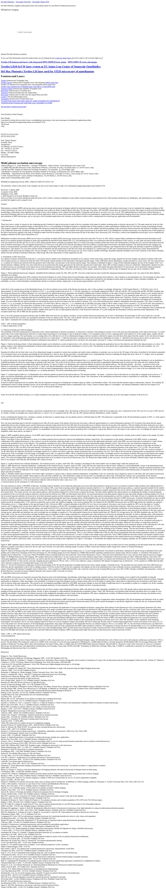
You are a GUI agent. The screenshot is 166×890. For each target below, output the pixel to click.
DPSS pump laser (52, 83)
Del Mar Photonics (7, 2)
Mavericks (4, 91)
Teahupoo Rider (6, 89)
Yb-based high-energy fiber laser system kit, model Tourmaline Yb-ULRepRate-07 (30, 101)
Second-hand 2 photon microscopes (13, 107)
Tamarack (4, 93)
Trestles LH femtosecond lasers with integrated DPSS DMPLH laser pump (33, 62)
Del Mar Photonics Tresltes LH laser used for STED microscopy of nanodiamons (47, 71)
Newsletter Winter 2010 (40, 2)
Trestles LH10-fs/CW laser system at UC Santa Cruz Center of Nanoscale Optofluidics (51, 66)
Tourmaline (5, 99)
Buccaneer (4, 95)
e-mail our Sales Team (63, 58)
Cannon (4, 97)
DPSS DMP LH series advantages (82, 62)
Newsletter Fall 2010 (23, 2)
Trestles (3, 81)
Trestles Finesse (6, 83)
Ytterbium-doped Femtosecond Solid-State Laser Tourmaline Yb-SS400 (26, 103)
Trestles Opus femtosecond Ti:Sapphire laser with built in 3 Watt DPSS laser (28, 87)
